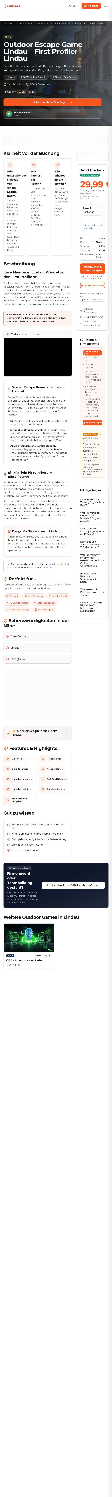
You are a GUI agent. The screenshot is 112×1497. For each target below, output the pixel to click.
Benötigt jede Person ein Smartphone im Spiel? (89, 577)
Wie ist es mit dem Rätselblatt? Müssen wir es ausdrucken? (91, 606)
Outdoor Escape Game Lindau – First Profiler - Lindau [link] (77, 23)
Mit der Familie (60, 596)
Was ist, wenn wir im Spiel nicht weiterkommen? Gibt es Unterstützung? (90, 560)
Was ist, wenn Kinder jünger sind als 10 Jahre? (90, 531)
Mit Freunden (35, 596)
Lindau (41, 23)
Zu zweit (14, 596)
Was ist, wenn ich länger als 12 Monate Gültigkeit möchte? (90, 517)
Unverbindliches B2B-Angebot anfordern (75, 885)
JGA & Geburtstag (18, 603)
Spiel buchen (91, 5)
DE (73, 5)
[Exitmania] (12, 6)
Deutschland (26, 23)
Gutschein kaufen (95, 285)
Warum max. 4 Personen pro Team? (88, 592)
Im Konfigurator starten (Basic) (92, 423)
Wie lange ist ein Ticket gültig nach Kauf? (90, 502)
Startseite (10, 23)
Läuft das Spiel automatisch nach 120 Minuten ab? (90, 544)
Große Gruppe (45, 609)
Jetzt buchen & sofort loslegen (92, 268)
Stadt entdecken (46, 603)
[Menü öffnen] (105, 6)
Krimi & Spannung (19, 609)
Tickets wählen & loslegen (50, 102)
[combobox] (92, 218)
